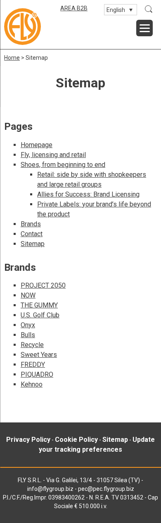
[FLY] (22, 26)
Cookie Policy (76, 439)
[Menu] (144, 28)
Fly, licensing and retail (53, 155)
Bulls (28, 335)
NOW (28, 295)
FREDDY (33, 364)
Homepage (36, 145)
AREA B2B (74, 8)
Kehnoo (32, 384)
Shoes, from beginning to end (63, 165)
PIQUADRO (37, 374)
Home (12, 57)
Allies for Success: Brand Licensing (88, 194)
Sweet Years (39, 355)
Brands (31, 224)
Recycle (32, 345)
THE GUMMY (39, 305)
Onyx (28, 325)
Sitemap (33, 244)
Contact (32, 234)
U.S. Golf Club (40, 315)
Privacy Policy (28, 439)
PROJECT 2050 (43, 285)
